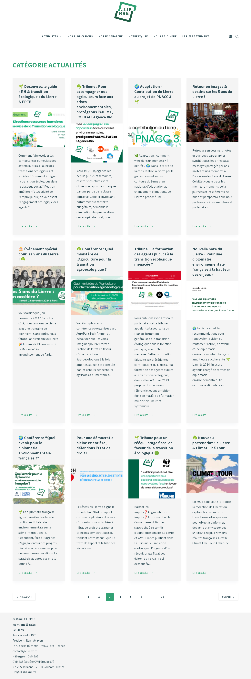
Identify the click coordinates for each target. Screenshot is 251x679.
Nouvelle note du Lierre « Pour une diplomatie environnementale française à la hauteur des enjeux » (211, 261)
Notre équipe (138, 36)
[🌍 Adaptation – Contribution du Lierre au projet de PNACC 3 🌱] (154, 127)
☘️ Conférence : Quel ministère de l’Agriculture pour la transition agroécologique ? (94, 259)
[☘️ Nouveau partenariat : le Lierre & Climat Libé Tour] (212, 473)
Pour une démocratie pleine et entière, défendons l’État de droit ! (95, 445)
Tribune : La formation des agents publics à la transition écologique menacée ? (153, 256)
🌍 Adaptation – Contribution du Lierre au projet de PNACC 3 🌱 (154, 94)
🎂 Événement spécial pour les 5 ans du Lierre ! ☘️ (38, 254)
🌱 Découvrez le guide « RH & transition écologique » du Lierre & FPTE (37, 94)
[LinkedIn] (230, 36)
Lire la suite (26, 226)
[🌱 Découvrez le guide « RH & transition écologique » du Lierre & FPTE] (39, 127)
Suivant (226, 596)
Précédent (26, 596)
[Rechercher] (237, 36)
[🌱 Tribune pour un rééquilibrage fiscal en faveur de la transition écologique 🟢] (154, 478)
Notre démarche (111, 36)
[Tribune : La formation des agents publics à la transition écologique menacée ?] (154, 290)
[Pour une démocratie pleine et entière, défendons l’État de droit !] (97, 478)
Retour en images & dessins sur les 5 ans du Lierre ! (212, 91)
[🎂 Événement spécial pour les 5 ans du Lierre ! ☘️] (39, 285)
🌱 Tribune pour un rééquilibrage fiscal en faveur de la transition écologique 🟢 (153, 445)
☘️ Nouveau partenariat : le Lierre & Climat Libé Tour (211, 442)
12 (162, 596)
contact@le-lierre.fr (25, 651)
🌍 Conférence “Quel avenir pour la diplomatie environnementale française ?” (36, 448)
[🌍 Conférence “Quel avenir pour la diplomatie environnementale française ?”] (39, 484)
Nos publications (80, 36)
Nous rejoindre (165, 36)
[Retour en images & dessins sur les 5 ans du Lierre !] (212, 122)
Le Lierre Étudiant (195, 36)
